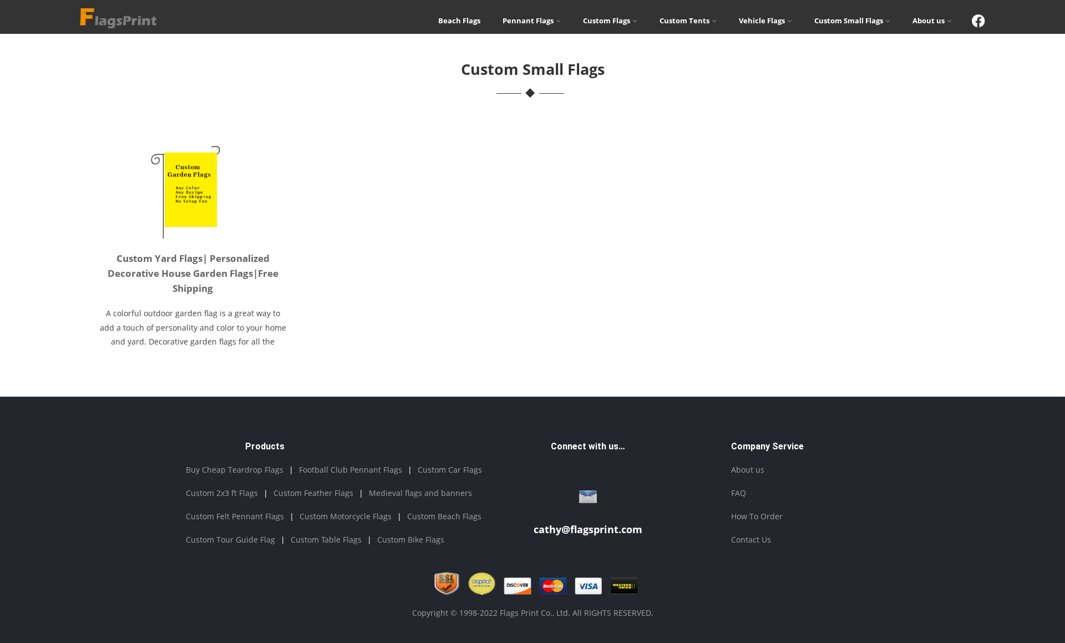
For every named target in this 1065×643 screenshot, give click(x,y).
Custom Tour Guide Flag (230, 539)
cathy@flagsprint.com (588, 529)
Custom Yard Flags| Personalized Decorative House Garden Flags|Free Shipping (193, 273)
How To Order (757, 516)
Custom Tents (684, 21)
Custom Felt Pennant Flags (235, 516)
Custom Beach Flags (444, 516)
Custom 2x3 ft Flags (222, 493)
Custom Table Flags (326, 539)
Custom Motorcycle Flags (346, 516)
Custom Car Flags (450, 469)
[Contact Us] (588, 499)
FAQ (738, 493)
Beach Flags (459, 21)
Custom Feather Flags (313, 493)
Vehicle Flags (762, 21)
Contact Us (751, 539)
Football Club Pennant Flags (350, 469)
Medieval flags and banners (420, 493)
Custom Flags (606, 21)
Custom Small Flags (848, 21)
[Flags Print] (118, 25)
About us (928, 21)
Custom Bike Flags (410, 539)
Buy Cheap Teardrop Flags (234, 469)
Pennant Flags (528, 21)
